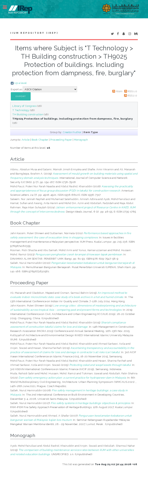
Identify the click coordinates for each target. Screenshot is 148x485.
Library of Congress (24, 105)
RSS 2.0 (132, 95)
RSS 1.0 (132, 91)
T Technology (20, 110)
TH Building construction (27, 114)
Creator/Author (72, 132)
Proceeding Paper (61, 139)
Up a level (20, 82)
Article (26, 139)
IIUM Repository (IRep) (34, 33)
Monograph (81, 139)
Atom (119, 91)
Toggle (7, 7)
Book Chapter (40, 139)
